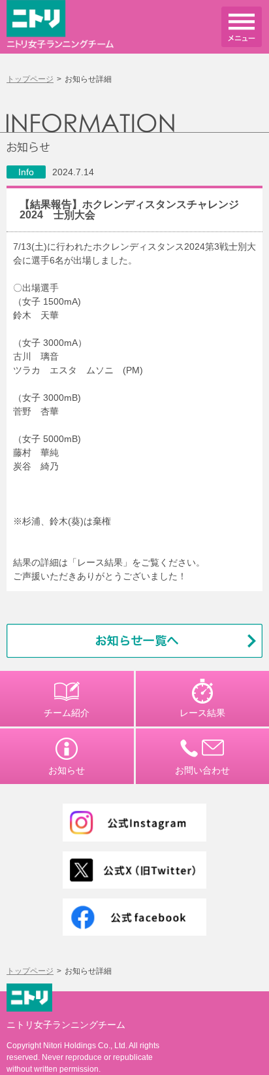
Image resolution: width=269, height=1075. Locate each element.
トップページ (30, 79)
